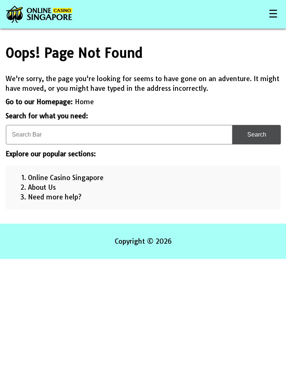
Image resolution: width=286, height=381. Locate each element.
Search (256, 134)
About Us (42, 187)
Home (84, 101)
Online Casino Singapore (66, 177)
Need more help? (55, 197)
